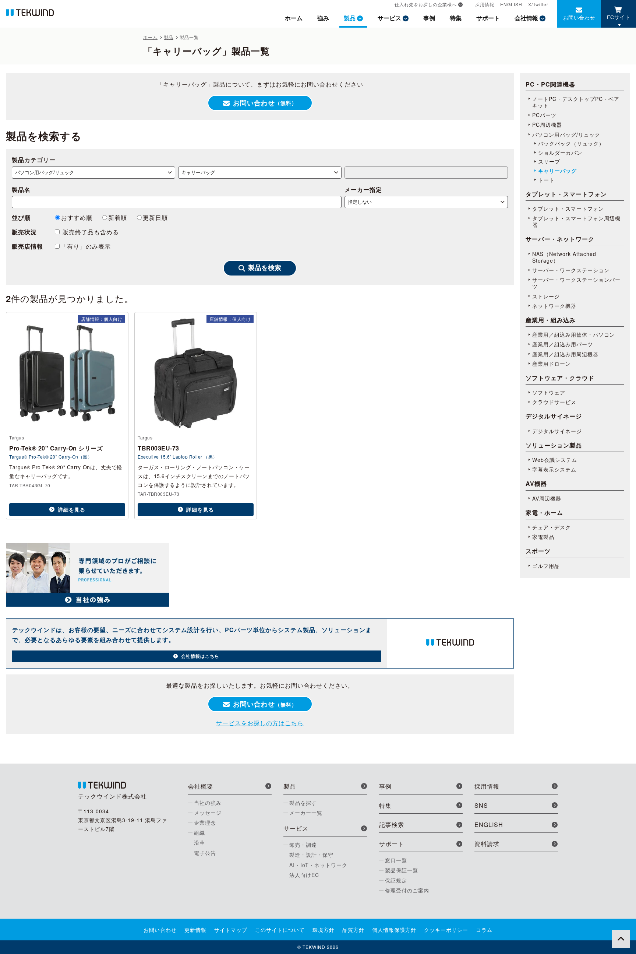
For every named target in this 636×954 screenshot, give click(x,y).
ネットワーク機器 (554, 305)
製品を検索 (264, 267)
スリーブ (549, 161)
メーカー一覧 (305, 812)
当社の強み (208, 802)
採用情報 (484, 4)
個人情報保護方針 (394, 929)
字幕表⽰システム (554, 469)
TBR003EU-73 (158, 448)
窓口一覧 (396, 860)
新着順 (117, 217)
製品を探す (303, 802)
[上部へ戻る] (621, 939)
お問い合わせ (579, 17)
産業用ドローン (551, 363)
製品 (350, 18)
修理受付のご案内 (407, 890)
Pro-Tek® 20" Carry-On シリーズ (56, 448)
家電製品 (543, 536)
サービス (389, 18)
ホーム (294, 18)
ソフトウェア (548, 392)
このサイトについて (280, 929)
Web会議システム (554, 459)
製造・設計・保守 (311, 854)
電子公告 (205, 852)
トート (546, 179)
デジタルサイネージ (557, 431)
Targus (16, 437)
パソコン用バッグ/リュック (566, 134)
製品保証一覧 (401, 870)
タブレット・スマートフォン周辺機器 (576, 221)
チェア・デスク (551, 527)
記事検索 (391, 824)
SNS (481, 805)
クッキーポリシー (446, 929)
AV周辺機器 (546, 498)
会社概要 (200, 786)
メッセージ (208, 812)
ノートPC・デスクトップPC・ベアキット (575, 102)
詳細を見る (71, 509)
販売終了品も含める (90, 232)
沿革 (199, 842)
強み (323, 18)
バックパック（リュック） (571, 143)
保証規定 (396, 880)
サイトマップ (230, 929)
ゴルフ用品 (546, 565)
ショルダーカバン (560, 152)
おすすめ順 (76, 217)
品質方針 (353, 929)
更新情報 (195, 929)
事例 (429, 18)
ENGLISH (511, 4)
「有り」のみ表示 (86, 246)
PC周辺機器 (547, 124)
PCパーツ (544, 115)
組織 (199, 832)
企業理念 (205, 822)
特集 (456, 18)
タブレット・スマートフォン (568, 208)
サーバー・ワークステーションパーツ (576, 283)
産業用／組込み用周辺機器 (565, 354)
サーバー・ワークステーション (571, 270)
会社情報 (526, 18)
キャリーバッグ (557, 170)
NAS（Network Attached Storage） (564, 257)
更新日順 (155, 217)
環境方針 (323, 929)
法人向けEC (304, 874)
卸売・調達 (303, 844)
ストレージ (546, 296)
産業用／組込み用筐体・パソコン (573, 334)
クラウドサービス (554, 402)
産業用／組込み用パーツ (562, 344)
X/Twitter (538, 4)
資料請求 (486, 843)
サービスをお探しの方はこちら (260, 723)
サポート (488, 18)
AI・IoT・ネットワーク (318, 865)
